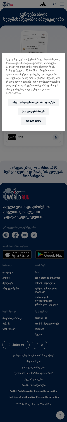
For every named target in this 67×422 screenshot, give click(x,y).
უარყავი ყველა (33, 121)
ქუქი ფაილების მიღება (33, 111)
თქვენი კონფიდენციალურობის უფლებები (33, 102)
